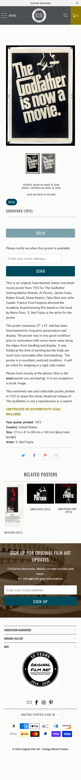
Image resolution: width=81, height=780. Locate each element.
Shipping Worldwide (40, 3)
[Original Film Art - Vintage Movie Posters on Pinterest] (51, 703)
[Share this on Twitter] (23, 455)
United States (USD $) (38, 715)
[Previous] (9, 96)
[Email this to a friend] (56, 455)
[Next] (72, 96)
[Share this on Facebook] (34, 455)
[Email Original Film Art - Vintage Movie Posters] (29, 703)
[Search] (66, 15)
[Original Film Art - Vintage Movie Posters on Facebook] (37, 703)
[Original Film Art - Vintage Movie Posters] (39, 15)
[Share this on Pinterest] (45, 455)
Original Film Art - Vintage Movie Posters (44, 749)
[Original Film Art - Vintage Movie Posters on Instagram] (44, 703)
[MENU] (2, 15)
